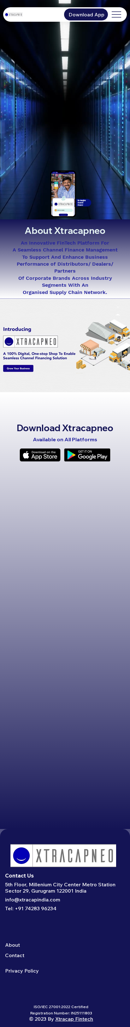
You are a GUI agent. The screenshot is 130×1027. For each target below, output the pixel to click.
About (12, 945)
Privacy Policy (22, 971)
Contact (14, 955)
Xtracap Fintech (74, 1019)
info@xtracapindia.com (32, 899)
